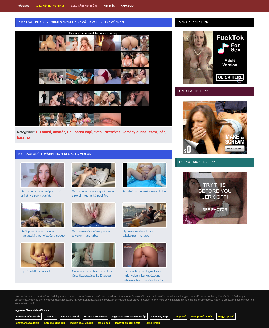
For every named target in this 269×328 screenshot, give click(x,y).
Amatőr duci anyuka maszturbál (144, 191)
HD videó (43, 131)
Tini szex (50, 316)
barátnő (23, 137)
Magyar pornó (226, 316)
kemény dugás (134, 131)
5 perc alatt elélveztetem (37, 271)
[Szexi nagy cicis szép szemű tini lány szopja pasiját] (42, 174)
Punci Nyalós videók (28, 316)
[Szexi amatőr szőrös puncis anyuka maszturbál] (93, 214)
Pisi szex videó (70, 316)
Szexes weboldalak (27, 323)
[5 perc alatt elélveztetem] (42, 254)
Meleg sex (104, 323)
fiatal (98, 131)
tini (70, 131)
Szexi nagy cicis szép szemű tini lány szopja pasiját (41, 193)
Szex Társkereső (83, 5)
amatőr (59, 131)
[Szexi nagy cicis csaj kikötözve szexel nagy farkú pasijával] (93, 174)
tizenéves (112, 131)
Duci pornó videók (202, 316)
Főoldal (23, 5)
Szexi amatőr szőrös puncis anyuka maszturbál (91, 233)
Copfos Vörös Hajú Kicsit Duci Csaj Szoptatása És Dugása (92, 273)
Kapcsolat (128, 5)
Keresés (109, 5)
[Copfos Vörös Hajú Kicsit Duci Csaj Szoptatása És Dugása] (93, 254)
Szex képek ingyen (48, 5)
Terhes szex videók (95, 316)
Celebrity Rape (160, 316)
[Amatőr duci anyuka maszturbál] (144, 174)
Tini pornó (180, 316)
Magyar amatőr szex (127, 323)
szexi (153, 131)
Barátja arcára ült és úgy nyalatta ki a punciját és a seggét (43, 233)
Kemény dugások (54, 323)
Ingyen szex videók (81, 323)
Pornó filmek (152, 323)
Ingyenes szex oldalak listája (129, 316)
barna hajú (83, 131)
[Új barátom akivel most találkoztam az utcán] (144, 214)
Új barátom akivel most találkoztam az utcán (138, 233)
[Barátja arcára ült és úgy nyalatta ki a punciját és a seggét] (42, 214)
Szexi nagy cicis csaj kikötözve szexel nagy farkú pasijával (93, 193)
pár (162, 131)
